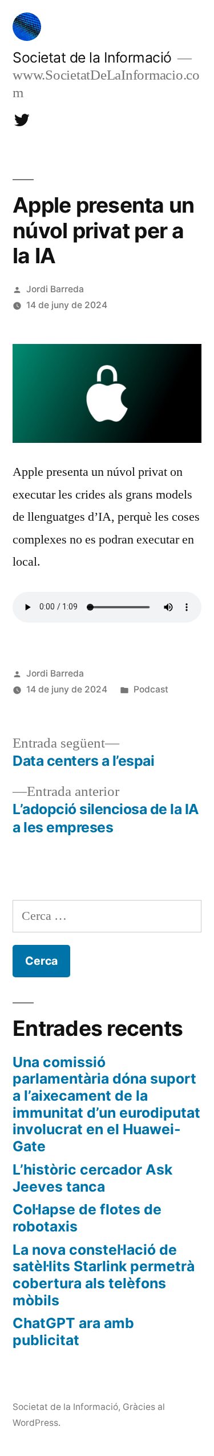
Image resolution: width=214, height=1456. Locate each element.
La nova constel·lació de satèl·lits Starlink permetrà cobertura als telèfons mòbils (104, 1275)
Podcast (151, 689)
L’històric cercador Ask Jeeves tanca (92, 1178)
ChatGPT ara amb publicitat (73, 1331)
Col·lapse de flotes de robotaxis (87, 1218)
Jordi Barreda (55, 289)
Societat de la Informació (92, 57)
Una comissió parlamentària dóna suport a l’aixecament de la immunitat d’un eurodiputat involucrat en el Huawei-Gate (106, 1104)
